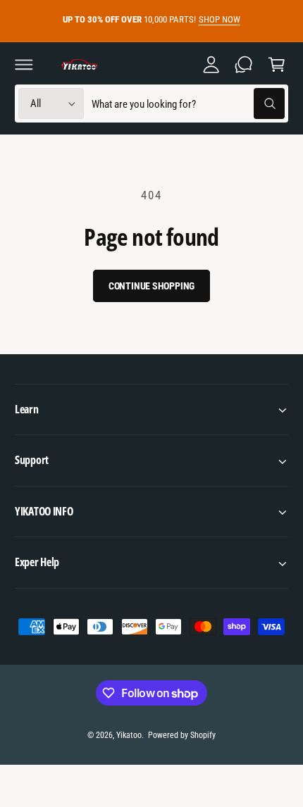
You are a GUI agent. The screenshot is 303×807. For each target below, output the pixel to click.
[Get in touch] (244, 64)
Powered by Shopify (182, 735)
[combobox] (187, 104)
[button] (24, 64)
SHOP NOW (219, 19)
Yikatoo (129, 735)
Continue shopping (152, 286)
